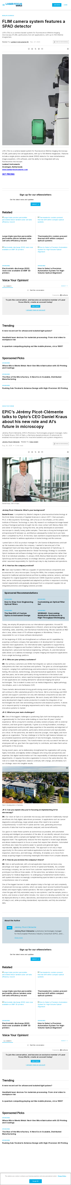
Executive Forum (8, 406)
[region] (35, 290)
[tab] (7, 286)
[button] (3, 5)
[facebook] (29, 49)
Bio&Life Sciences (8, 15)
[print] (68, 49)
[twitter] (35, 49)
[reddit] (39, 49)
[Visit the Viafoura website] (64, 295)
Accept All (35, 1181)
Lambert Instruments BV (20, 42)
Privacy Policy (62, 1176)
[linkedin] (32, 49)
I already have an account (35, 310)
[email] (42, 49)
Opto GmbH (33, 442)
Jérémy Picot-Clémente (11, 442)
